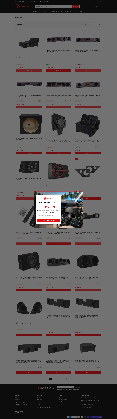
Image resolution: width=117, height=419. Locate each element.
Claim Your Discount (48, 220)
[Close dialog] (81, 193)
